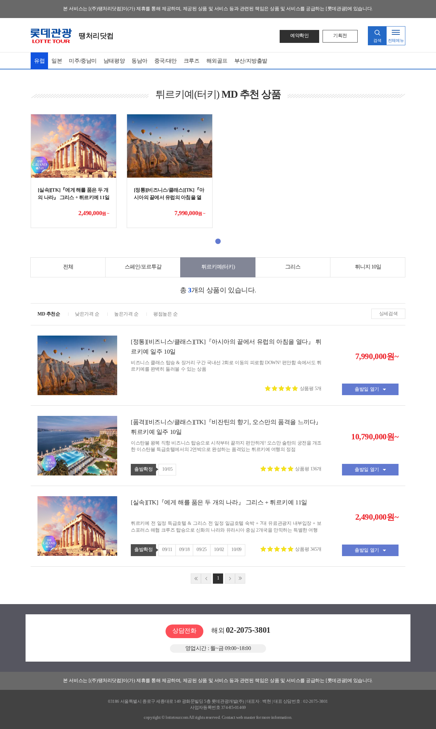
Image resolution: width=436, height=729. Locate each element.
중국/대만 (165, 61)
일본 (56, 61)
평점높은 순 (165, 314)
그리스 (292, 267)
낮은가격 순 (87, 314)
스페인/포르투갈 (143, 267)
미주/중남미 (82, 61)
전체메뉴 (396, 40)
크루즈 (192, 61)
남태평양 (114, 61)
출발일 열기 (367, 389)
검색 (377, 40)
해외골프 (217, 61)
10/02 (219, 549)
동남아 (139, 61)
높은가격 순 (126, 314)
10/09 (236, 549)
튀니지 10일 (368, 267)
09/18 (184, 549)
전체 (68, 267)
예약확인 (299, 35)
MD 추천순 (48, 314)
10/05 (167, 469)
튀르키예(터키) (218, 267)
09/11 (167, 549)
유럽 (39, 61)
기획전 (340, 35)
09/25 (202, 549)
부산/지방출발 (250, 61)
